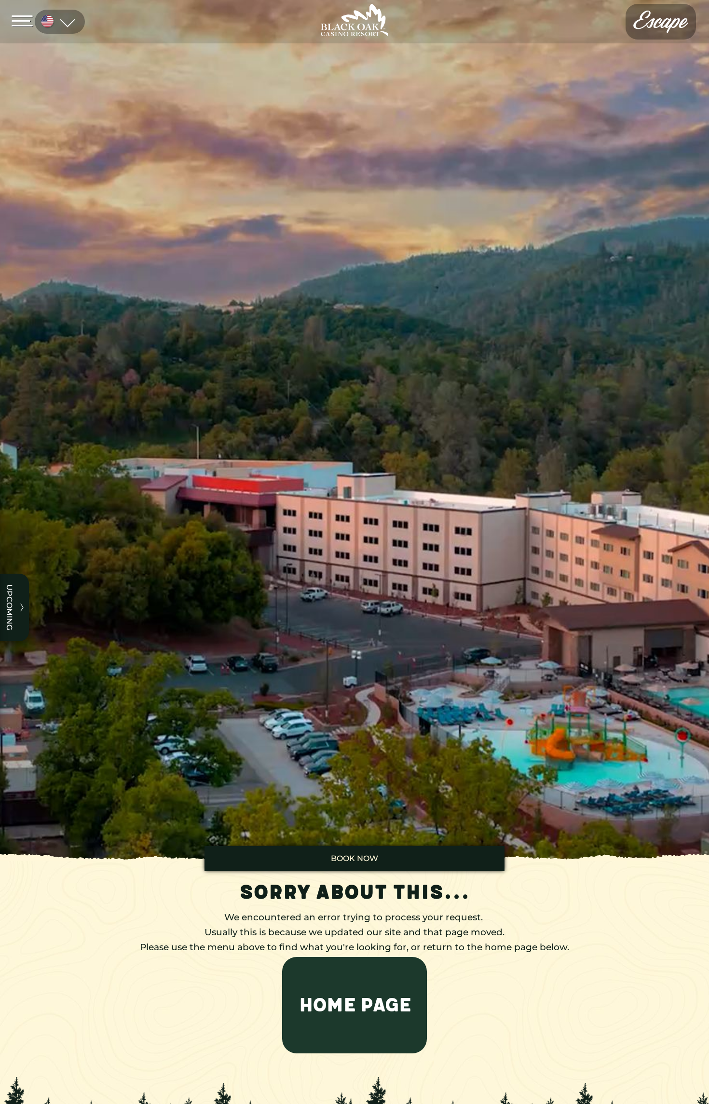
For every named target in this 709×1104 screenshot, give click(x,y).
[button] (354, 1005)
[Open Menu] (25, 20)
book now (354, 858)
